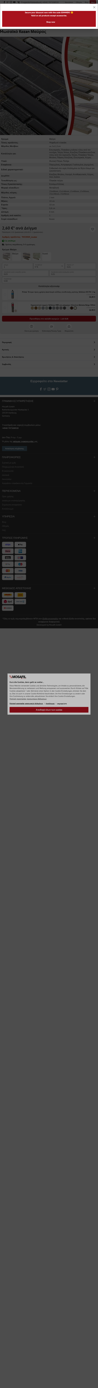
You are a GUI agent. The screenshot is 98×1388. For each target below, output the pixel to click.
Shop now (50, 22)
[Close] (94, 7)
